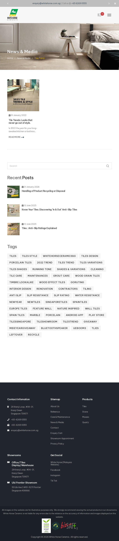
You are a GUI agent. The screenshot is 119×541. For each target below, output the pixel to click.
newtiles (33, 302)
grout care (61, 275)
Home (10, 58)
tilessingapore (20, 321)
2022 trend (45, 262)
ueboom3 (79, 328)
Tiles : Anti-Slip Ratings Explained (39, 228)
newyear (15, 302)
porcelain (53, 315)
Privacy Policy (57, 444)
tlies (95, 328)
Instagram (55, 475)
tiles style (29, 256)
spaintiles (80, 302)
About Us (55, 406)
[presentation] (10, 3)
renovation (45, 288)
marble (35, 315)
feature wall (42, 308)
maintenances (38, 275)
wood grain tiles (87, 275)
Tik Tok (54, 481)
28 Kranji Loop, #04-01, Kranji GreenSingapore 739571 (23, 473)
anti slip (15, 295)
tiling (87, 288)
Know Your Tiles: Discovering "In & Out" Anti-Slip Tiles (49, 209)
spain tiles (16, 315)
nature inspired (68, 308)
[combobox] (59, 165)
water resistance (87, 295)
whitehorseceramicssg (59, 256)
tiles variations (91, 262)
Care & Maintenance (60, 417)
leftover (15, 334)
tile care (15, 275)
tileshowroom (47, 321)
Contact (55, 428)
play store (96, 315)
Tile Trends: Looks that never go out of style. (20, 121)
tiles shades (18, 269)
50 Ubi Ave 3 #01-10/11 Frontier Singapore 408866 (26, 489)
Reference (55, 412)
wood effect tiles (52, 282)
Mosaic (85, 417)
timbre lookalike (21, 282)
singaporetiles (56, 302)
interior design (20, 288)
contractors (67, 288)
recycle (33, 334)
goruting (77, 282)
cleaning (97, 269)
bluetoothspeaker (54, 328)
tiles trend (66, 262)
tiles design (89, 256)
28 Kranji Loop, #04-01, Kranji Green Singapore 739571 (22, 410)
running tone (42, 269)
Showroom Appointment (62, 438)
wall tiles (92, 308)
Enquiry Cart (56, 433)
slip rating (61, 295)
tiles (12, 256)
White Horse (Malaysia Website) (61, 463)
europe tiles (18, 308)
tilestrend (70, 321)
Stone (85, 412)
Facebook (55, 470)
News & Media (24, 58)
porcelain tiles (20, 262)
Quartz (85, 422)
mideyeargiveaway (22, 328)
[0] (100, 15)
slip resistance (37, 295)
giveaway (90, 321)
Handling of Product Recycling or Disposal (43, 190)
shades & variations (71, 269)
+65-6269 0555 (19, 419)
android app (74, 315)
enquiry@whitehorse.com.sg (46, 3)
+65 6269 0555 (79, 3)
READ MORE (15, 137)
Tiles (84, 406)
